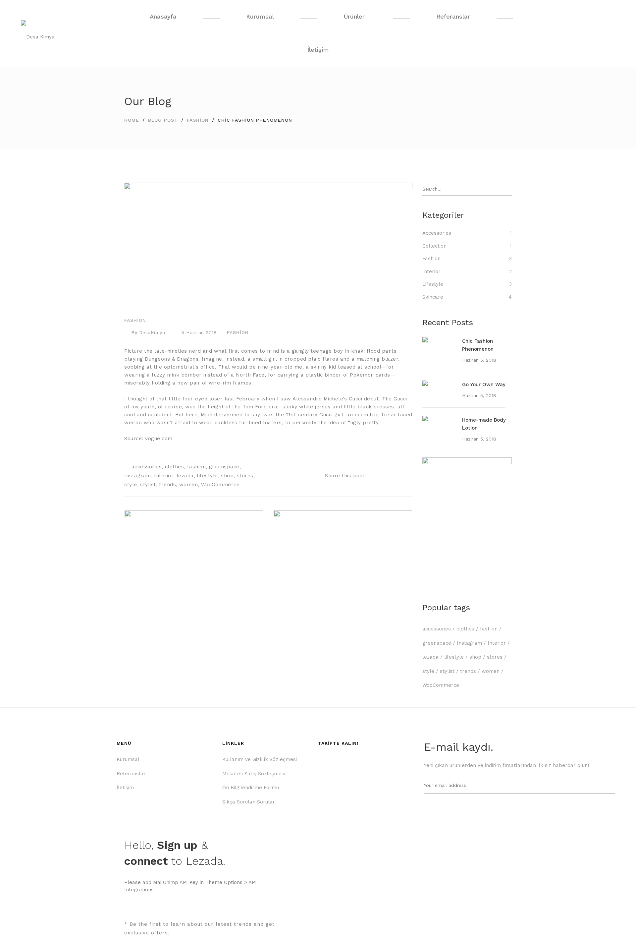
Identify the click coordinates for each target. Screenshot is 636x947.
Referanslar (131, 774)
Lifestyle (432, 284)
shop (227, 476)
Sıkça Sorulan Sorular (248, 802)
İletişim (125, 788)
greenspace (224, 467)
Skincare (432, 297)
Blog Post (163, 120)
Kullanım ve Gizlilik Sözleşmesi (259, 759)
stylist (148, 485)
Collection (434, 246)
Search (508, 189)
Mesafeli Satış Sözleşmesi (253, 774)
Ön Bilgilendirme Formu (250, 788)
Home (131, 120)
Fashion (198, 120)
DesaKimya (152, 332)
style (130, 485)
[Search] (604, 33)
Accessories (436, 233)
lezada (185, 476)
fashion (196, 467)
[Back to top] (618, 928)
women (188, 485)
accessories (147, 467)
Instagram (137, 476)
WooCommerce (220, 485)
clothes (174, 467)
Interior (163, 476)
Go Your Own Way (483, 384)
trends (167, 485)
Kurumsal (128, 759)
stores (245, 476)
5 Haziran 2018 (199, 332)
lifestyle (207, 476)
